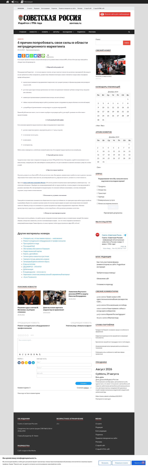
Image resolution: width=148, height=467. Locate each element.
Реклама (80, 8)
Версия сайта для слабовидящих (116, 14)
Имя (38, 362)
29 (128, 116)
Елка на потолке (29, 264)
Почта (39, 368)
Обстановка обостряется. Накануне (36, 249)
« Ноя (98, 125)
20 (118, 111)
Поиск (98, 39)
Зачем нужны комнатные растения (36, 256)
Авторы (56, 32)
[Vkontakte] (19, 56)
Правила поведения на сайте (67, 8)
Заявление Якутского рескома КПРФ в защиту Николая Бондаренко (78, 294)
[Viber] (39, 56)
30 (98, 120)
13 (118, 107)
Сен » (99, 167)
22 (128, 111)
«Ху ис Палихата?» (30, 277)
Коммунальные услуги (106, 200)
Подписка (54, 8)
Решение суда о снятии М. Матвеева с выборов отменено (28, 309)
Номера (45, 32)
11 (108, 107)
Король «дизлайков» (30, 254)
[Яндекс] (26, 362)
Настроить (104, 463)
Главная (22, 32)
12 (113, 107)
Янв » (103, 125)
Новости (33, 32)
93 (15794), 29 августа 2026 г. (104, 76)
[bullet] (34, 354)
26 (113, 116)
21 (123, 111)
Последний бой (29, 246)
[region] (74, 461)
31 (103, 120)
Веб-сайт (40, 373)
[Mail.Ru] (29, 362)
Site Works (32, 450)
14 (123, 107)
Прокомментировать (33, 50)
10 (103, 107)
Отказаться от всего (121, 463)
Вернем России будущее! (116, 314)
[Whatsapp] (31, 56)
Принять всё (139, 463)
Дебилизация (28, 269)
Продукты (102, 186)
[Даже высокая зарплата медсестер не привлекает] (54, 305)
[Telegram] (35, 56)
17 (103, 111)
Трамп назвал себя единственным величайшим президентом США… (112, 299)
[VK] (19, 362)
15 (128, 107)
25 (108, 116)
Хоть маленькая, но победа (117, 305)
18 (108, 111)
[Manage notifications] (143, 462)
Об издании (67, 32)
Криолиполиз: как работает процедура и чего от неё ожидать (113, 342)
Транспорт (102, 193)
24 (103, 116)
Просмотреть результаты (113, 213)
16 (98, 111)
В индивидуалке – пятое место (34, 272)
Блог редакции (45, 8)
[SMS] (43, 56)
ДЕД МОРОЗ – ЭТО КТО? (32, 267)
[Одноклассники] (22, 362)
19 (113, 111)
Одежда (101, 197)
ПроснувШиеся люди (31, 243)
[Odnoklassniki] (23, 56)
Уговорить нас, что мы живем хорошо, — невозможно (42, 238)
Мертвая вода (113, 318)
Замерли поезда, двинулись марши (36, 259)
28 (123, 116)
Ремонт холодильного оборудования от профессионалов (44, 241)
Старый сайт (88, 8)
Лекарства (102, 190)
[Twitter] (27, 56)
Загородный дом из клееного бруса (36, 261)
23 (98, 116)
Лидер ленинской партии (32, 251)
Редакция (36, 8)
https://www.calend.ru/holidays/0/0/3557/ (109, 396)
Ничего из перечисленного (108, 203)
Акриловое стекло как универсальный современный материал (46, 274)
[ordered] (31, 354)
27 (118, 116)
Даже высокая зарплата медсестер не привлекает (53, 308)
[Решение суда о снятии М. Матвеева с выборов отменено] (29, 305)
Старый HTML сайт (99, 8)
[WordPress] (33, 362)
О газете (29, 8)
